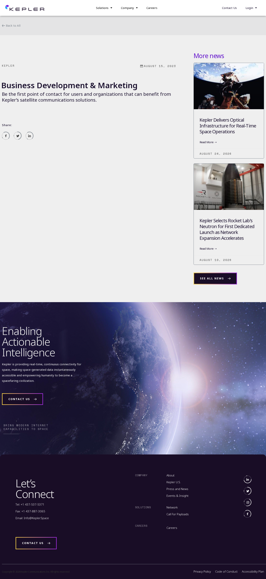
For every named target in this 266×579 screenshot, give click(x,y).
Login (249, 8)
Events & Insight (177, 496)
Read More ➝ (208, 142)
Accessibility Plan (253, 571)
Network (172, 507)
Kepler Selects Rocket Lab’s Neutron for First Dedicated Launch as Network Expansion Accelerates (227, 229)
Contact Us (229, 8)
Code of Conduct (226, 571)
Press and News (177, 489)
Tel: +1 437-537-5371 (30, 504)
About (170, 475)
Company (127, 8)
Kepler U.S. (173, 482)
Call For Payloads (177, 514)
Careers (151, 8)
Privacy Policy (202, 571)
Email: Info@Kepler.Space (32, 518)
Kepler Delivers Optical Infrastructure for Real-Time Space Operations (228, 126)
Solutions (102, 8)
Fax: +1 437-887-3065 (30, 511)
